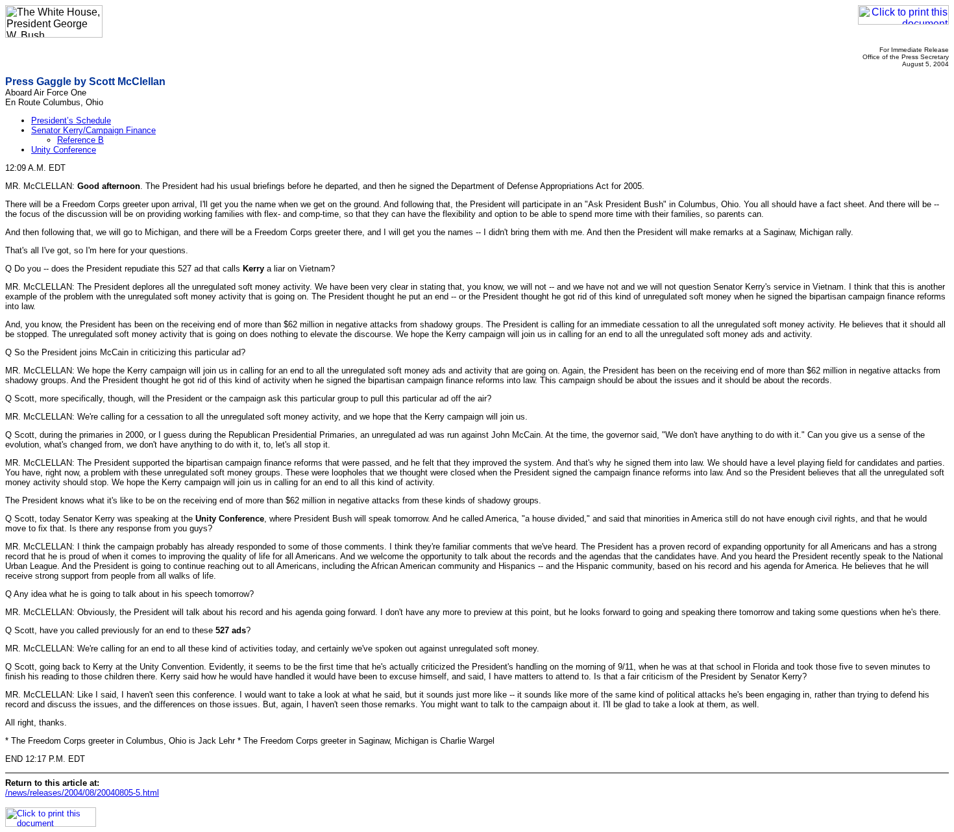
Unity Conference (63, 150)
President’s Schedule (71, 120)
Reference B (80, 140)
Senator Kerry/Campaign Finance (93, 130)
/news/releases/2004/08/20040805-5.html (82, 793)
